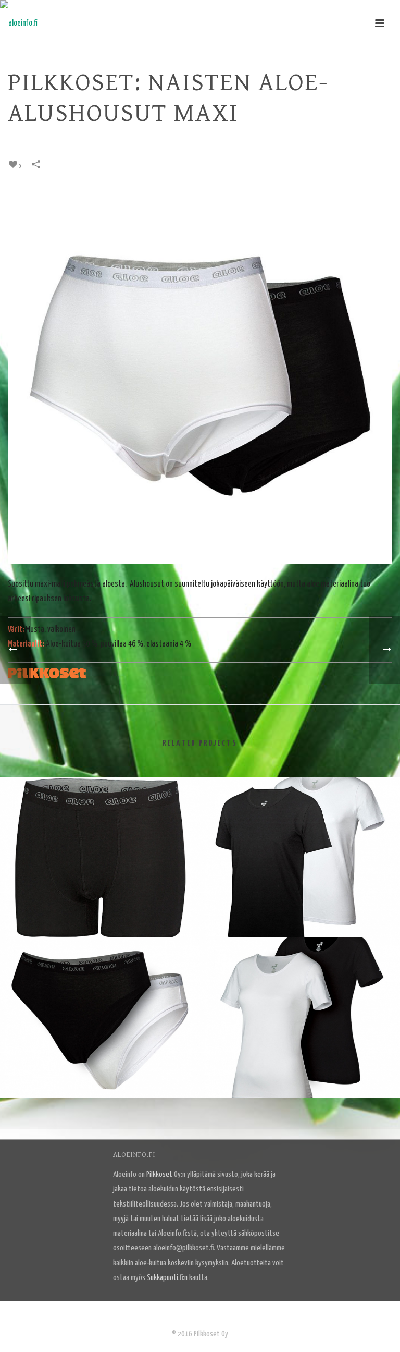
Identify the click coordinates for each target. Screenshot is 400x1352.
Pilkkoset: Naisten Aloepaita (300, 1070)
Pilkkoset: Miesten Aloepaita (300, 910)
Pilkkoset (159, 1174)
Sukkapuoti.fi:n (167, 1278)
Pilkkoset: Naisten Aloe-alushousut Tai (100, 1070)
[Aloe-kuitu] (19, 23)
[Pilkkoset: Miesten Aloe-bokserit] (100, 820)
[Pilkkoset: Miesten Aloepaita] (300, 820)
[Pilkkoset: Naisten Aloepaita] (300, 980)
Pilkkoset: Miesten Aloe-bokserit (100, 910)
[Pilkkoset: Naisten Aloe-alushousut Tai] (100, 980)
